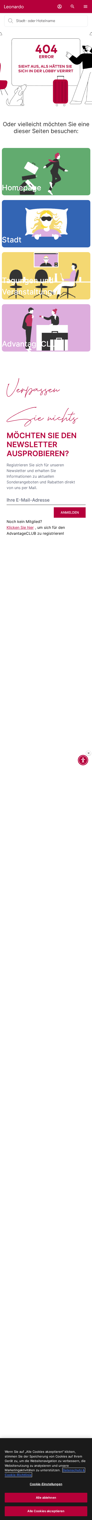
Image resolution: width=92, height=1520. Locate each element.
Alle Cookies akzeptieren (45, 1511)
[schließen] (88, 753)
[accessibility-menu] (83, 760)
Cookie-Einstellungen (46, 1484)
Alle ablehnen (46, 1497)
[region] (46, 1479)
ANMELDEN (70, 512)
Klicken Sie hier (20, 527)
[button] (59, 6)
